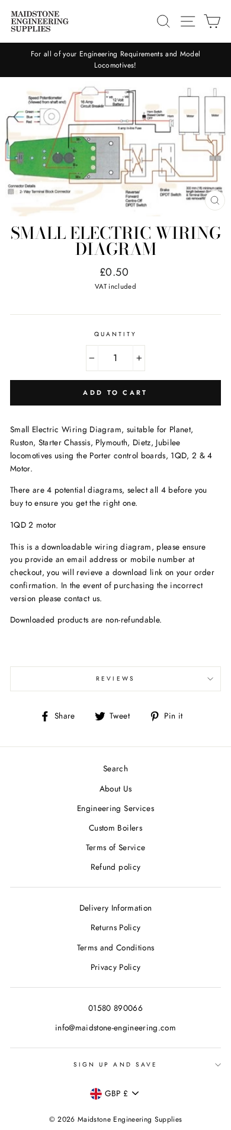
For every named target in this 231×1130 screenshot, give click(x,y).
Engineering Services (115, 808)
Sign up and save (115, 1064)
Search (115, 768)
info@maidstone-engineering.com (115, 1027)
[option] (115, 60)
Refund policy (115, 867)
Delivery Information (115, 908)
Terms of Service (115, 847)
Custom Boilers (115, 828)
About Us (116, 788)
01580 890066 (115, 1008)
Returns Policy (116, 927)
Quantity (115, 334)
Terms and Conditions (116, 947)
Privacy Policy (116, 967)
